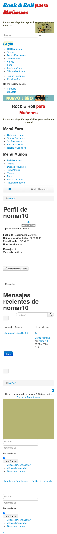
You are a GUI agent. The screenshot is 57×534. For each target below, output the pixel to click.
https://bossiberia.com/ (17, 268)
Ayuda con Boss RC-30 (16, 332)
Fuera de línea (28, 225)
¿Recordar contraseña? (19, 464)
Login (8, 43)
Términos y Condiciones (16, 481)
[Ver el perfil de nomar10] (28, 222)
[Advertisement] (27, 418)
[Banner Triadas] (28, 97)
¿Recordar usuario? (17, 468)
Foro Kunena (33, 397)
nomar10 (43, 340)
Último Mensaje (42, 337)
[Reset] (40, 35)
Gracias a (21, 397)
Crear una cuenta (16, 471)
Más (8, 353)
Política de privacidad (42, 481)
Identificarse (10, 461)
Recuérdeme (9, 453)
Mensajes (10, 284)
